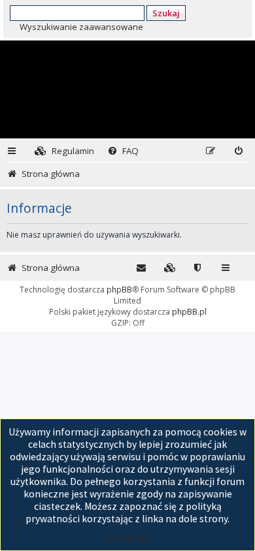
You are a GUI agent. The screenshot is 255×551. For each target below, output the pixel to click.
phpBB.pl (189, 311)
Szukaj (166, 13)
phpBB (119, 289)
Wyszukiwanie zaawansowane (81, 27)
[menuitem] (64, 151)
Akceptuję (127, 537)
